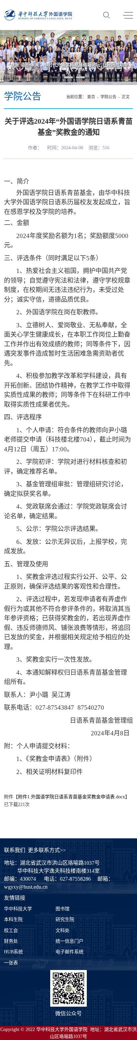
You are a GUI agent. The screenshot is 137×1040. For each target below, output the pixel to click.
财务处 (11, 941)
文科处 (62, 930)
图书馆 (62, 908)
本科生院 (13, 919)
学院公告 (108, 97)
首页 (91, 97)
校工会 (11, 930)
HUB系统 (13, 951)
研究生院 (65, 919)
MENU (128, 15)
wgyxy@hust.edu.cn (26, 887)
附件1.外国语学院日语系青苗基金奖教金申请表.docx (71, 796)
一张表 (11, 962)
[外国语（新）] (38, 15)
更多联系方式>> (47, 850)
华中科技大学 (18, 908)
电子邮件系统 (69, 951)
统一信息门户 (69, 941)
